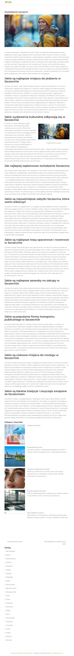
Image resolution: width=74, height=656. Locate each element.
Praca (8, 596)
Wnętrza (9, 636)
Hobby (8, 570)
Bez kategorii (10, 551)
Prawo (8, 599)
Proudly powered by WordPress (22, 653)
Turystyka (9, 625)
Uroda (8, 629)
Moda (8, 581)
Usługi (8, 633)
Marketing (9, 577)
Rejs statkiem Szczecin (35, 513)
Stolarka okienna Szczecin (36, 491)
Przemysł (9, 603)
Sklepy (8, 610)
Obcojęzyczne (11, 592)
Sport (8, 614)
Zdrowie (9, 640)
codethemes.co (57, 653)
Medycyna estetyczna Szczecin (38, 469)
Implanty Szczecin (33, 425)
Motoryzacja (10, 584)
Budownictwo (11, 559)
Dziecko (9, 562)
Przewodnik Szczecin (34, 447)
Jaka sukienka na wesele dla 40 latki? (55, 543)
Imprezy (9, 573)
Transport (9, 621)
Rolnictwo (9, 607)
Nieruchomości (11, 588)
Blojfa (8, 2)
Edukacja (9, 566)
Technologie (10, 618)
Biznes (8, 555)
